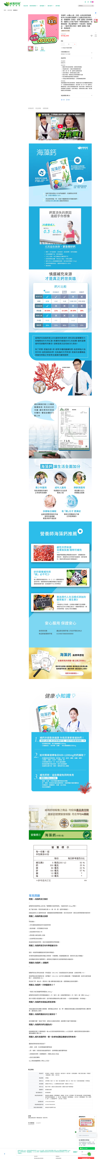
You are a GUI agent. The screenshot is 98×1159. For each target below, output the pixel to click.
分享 (64, 99)
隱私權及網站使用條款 (38, 1158)
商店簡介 (36, 1156)
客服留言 (57, 1156)
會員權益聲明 (58, 1158)
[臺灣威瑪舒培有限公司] (12, 4)
